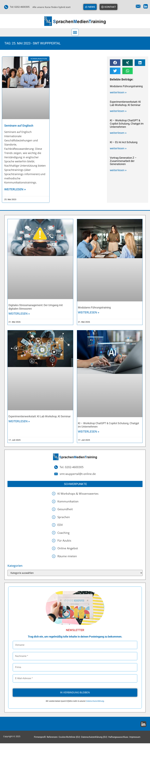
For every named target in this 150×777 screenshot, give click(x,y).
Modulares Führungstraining (126, 86)
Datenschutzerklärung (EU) (94, 737)
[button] (75, 32)
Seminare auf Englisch (18, 125)
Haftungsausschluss (118, 737)
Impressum (134, 737)
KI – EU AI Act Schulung (123, 142)
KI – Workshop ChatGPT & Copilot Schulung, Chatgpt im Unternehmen (127, 123)
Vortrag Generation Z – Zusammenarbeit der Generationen (123, 161)
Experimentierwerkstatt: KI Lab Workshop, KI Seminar (125, 103)
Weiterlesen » (19, 313)
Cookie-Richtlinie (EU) (69, 737)
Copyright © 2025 (11, 736)
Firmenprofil (40, 737)
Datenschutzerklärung (95, 701)
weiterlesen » (15, 189)
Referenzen (52, 737)
